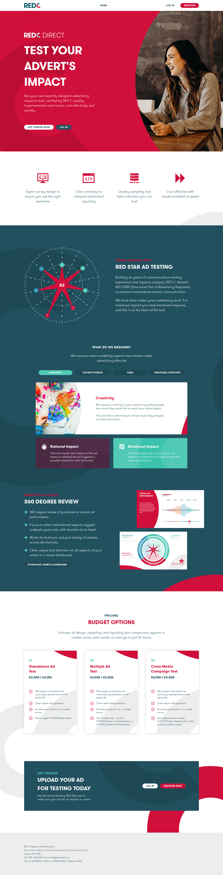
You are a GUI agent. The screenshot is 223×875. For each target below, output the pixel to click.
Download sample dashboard (47, 564)
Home (103, 5)
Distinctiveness (93, 372)
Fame (130, 372)
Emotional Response (167, 372)
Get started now (39, 127)
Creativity (55, 372)
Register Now (173, 785)
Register (189, 5)
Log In (170, 5)
